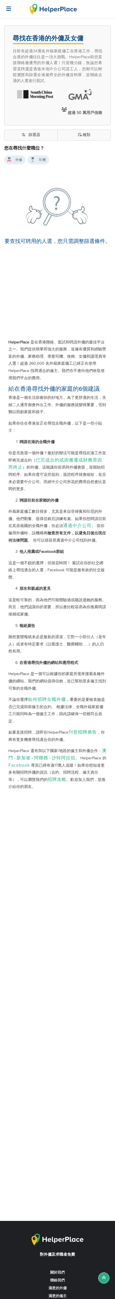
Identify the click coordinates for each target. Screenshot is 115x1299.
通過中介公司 (77, 525)
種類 (86, 135)
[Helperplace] (5, 6)
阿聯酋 (41, 758)
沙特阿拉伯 (63, 758)
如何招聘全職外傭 (47, 699)
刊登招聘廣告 (82, 732)
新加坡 (23, 758)
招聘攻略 (56, 779)
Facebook (19, 765)
